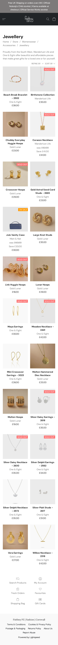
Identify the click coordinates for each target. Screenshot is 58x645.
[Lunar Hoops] (42, 268)
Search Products (17, 582)
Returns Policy (34, 629)
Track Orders (17, 593)
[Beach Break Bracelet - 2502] (15, 79)
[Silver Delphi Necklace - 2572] (15, 491)
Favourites (40, 593)
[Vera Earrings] (15, 537)
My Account (40, 582)
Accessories (9, 45)
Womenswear (29, 41)
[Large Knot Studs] (42, 219)
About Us (48, 629)
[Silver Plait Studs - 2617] (42, 491)
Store (15, 41)
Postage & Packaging (15, 629)
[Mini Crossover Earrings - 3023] (15, 356)
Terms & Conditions (16, 625)
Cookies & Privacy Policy (39, 625)
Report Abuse (29, 633)
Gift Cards (40, 603)
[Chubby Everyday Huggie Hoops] (15, 124)
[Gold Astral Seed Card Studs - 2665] (42, 174)
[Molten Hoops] (15, 401)
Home (6, 41)
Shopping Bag (18, 603)
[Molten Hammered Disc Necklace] (42, 356)
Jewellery (24, 45)
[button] (29, 19)
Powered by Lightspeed (29, 637)
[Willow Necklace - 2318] (42, 537)
